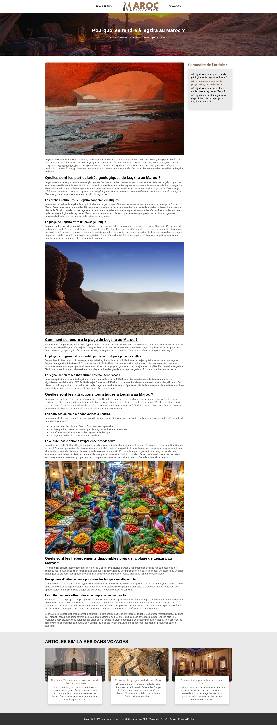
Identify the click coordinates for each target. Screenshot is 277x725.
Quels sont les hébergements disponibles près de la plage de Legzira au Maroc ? (208, 98)
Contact (173, 719)
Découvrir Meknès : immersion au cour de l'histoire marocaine (75, 682)
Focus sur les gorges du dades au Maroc (138, 680)
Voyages (175, 6)
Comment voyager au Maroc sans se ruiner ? (202, 682)
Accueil (113, 37)
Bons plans (104, 6)
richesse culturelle (68, 165)
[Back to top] (269, 717)
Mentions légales (186, 719)
